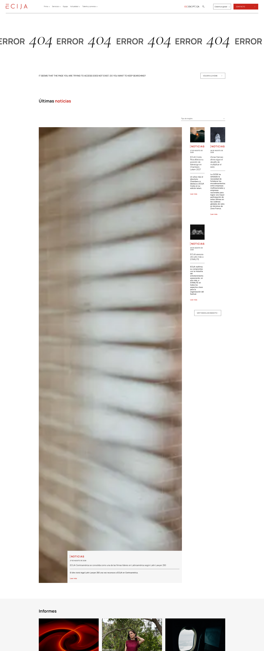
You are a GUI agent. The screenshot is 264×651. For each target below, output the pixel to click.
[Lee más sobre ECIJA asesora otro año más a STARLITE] (197, 232)
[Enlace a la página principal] (16, 6)
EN (189, 6)
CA (197, 6)
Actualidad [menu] (74, 6)
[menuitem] (65, 6)
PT (194, 6)
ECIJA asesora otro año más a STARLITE (196, 257)
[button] (203, 6)
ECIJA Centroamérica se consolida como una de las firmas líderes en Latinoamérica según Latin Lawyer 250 (118, 565)
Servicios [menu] (55, 6)
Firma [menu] (46, 6)
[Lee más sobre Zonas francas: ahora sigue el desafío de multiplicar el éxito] (217, 134)
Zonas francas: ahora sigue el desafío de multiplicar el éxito (216, 162)
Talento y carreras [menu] (89, 6)
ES (185, 6)
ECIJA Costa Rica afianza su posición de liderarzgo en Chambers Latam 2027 (196, 163)
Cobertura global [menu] (221, 7)
